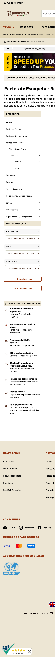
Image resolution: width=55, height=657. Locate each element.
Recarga (50, 497)
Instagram (29, 527)
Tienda (7, 27)
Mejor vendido (10, 468)
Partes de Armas (16, 35)
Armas (5, 35)
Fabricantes (9, 461)
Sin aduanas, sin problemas (22, 345)
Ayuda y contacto (15, 3)
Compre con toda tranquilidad (23, 356)
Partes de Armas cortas (34, 35)
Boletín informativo (12, 490)
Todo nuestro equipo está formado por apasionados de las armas (24, 410)
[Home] (7, 49)
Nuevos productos (12, 476)
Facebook (47, 527)
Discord (11, 527)
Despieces (26, 27)
